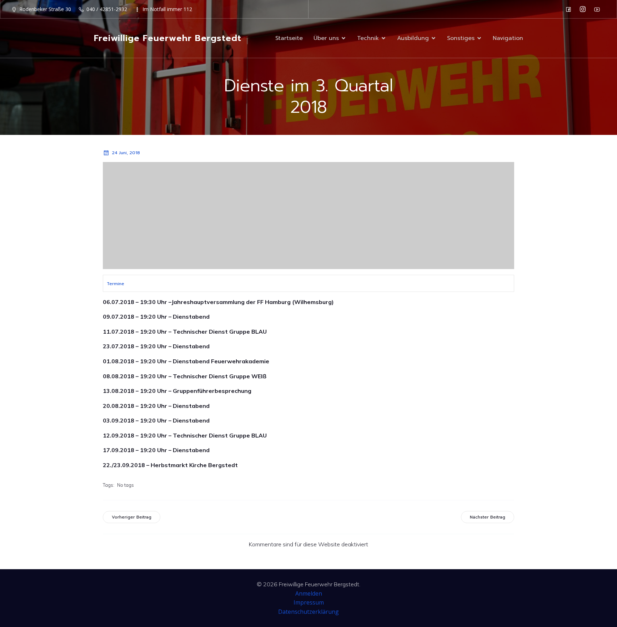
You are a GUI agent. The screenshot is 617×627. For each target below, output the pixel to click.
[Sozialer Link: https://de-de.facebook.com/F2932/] (570, 9)
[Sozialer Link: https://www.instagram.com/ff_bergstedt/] (584, 9)
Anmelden (308, 593)
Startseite (289, 38)
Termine (115, 283)
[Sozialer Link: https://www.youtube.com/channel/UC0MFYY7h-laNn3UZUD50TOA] (599, 9)
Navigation (508, 38)
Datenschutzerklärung (308, 612)
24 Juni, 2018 (126, 153)
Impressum (309, 602)
